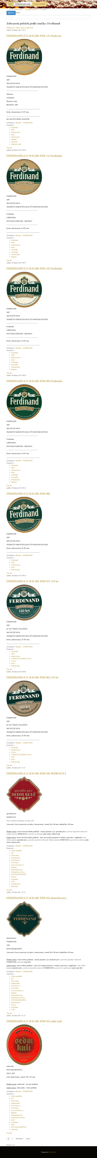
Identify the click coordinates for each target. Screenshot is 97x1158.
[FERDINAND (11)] (24, 177)
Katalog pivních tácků (31, 9)
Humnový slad (16, 144)
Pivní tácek (15, 855)
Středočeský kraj (16, 870)
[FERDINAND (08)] (24, 515)
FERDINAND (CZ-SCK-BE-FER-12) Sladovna (34, 35)
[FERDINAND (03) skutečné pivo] (24, 919)
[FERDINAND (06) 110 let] (24, 698)
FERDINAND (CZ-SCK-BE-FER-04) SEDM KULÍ (36, 773)
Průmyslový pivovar (18, 872)
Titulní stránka (18, 9)
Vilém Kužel (52, 1152)
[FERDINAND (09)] (24, 402)
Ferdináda (14, 250)
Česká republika (16, 851)
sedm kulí (14, 886)
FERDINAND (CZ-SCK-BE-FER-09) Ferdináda (34, 381)
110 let (13, 661)
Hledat (12, 13)
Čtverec (13, 877)
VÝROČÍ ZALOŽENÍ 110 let (21, 659)
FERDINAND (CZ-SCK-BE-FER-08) (28, 493)
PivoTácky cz (15, 860)
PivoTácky (14, 862)
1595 (13, 881)
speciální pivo (15, 884)
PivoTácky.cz (14, 2)
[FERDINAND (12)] (24, 57)
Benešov (14, 139)
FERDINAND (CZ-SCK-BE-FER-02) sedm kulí (34, 1021)
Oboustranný (15, 137)
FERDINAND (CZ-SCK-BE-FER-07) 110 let (32, 581)
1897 (13, 130)
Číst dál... (10, 148)
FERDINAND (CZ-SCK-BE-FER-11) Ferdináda (34, 155)
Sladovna (14, 142)
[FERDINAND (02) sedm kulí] (24, 1045)
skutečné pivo (15, 132)
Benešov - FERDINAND (24, 123)
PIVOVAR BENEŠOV (18, 874)
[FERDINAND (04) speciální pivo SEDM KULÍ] (24, 794)
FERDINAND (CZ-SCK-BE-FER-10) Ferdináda (34, 268)
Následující (19, 1139)
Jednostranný (15, 570)
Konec (28, 1139)
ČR (12, 853)
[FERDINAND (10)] (24, 289)
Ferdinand (14, 127)
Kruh (13, 135)
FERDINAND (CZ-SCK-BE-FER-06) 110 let (32, 677)
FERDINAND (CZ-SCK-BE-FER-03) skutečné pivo (36, 898)
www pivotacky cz (17, 865)
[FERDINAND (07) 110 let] (24, 602)
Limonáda (14, 252)
